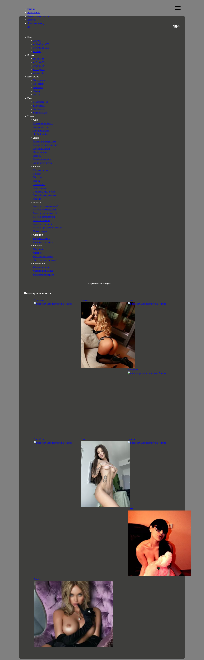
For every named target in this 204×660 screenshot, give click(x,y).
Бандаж (37, 173)
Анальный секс (41, 127)
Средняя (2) (39, 105)
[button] (177, 8)
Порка (36, 181)
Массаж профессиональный (47, 227)
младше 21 (38, 58)
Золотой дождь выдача (44, 195)
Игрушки (38, 249)
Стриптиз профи (41, 238)
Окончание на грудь (43, 274)
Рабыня (37, 199)
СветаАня (39, 439)
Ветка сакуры (40, 231)
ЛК (29, 27)
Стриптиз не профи (43, 242)
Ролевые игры (40, 170)
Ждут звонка (33, 12)
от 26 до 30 (39, 66)
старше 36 (38, 73)
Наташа (85, 300)
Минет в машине (42, 159)
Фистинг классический (45, 260)
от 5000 (37, 51)
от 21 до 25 (39, 62)
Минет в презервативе (44, 141)
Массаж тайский (41, 220)
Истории (31, 19)
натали (131, 439)
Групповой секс (41, 130)
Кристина (133, 369)
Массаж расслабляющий (45, 206)
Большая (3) (39, 109)
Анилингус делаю (42, 163)
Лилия (37, 579)
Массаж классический (44, 209)
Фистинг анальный (43, 256)
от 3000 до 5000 (41, 48)
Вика (83, 439)
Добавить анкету (36, 23)
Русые (36, 94)
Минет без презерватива (45, 145)
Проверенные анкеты (38, 16)
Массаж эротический (44, 217)
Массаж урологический (45, 213)
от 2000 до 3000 (41, 44)
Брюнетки (38, 84)
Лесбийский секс (42, 134)
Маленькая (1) (40, 102)
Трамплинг (39, 184)
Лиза (130, 508)
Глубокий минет (41, 148)
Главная (31, 9)
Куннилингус (40, 152)
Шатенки (38, 87)
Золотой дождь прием (44, 191)
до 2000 (37, 40)
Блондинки (39, 80)
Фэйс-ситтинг (40, 188)
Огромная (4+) (40, 112)
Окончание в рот (41, 267)
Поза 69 (37, 155)
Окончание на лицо (43, 270)
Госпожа (37, 177)
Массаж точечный (42, 224)
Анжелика (39, 300)
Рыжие (36, 91)
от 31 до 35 (39, 69)
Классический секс (43, 123)
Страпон (37, 253)
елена (131, 300)
